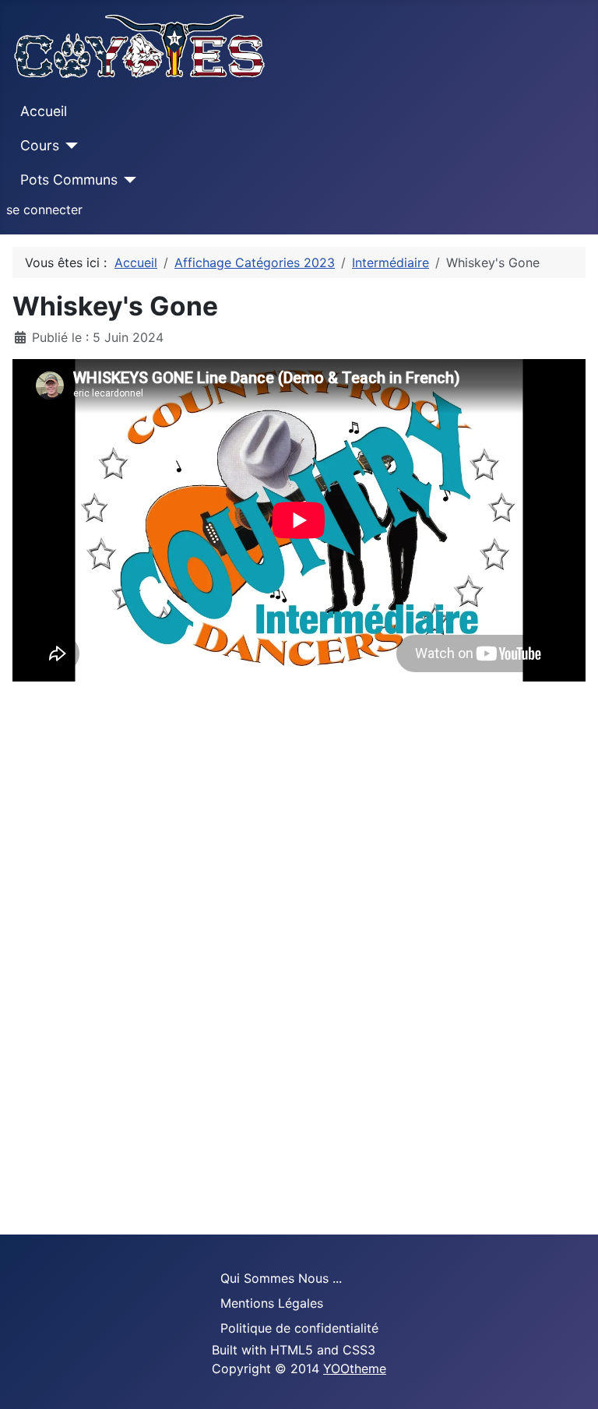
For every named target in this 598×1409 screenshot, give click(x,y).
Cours (39, 145)
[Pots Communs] (127, 180)
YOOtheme (354, 1368)
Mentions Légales (271, 1303)
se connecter (44, 209)
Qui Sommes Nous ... (281, 1278)
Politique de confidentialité (299, 1328)
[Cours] (69, 146)
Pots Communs (69, 179)
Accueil (43, 111)
